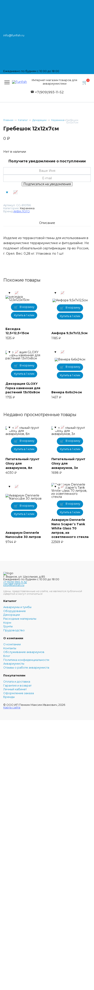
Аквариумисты (13, 663)
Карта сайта (11, 707)
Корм (7, 622)
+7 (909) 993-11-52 (15, 582)
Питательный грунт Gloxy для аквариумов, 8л (22, 463)
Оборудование (14, 611)
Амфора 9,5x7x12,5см (69, 333)
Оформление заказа (18, 693)
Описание (47, 223)
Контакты (9, 648)
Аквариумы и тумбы (17, 607)
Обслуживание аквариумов (23, 652)
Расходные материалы (19, 618)
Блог (6, 656)
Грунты (8, 626)
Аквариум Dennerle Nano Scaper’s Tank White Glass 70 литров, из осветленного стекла (70, 528)
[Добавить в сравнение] (15, 192)
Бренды (9, 697)
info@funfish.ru (13, 585)
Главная (8, 120)
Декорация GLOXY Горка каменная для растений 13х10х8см (22, 388)
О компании (12, 644)
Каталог (23, 120)
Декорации (39, 120)
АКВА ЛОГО (21, 211)
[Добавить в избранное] (7, 192)
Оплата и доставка (16, 681)
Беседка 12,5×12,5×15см (17, 331)
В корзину (27, 307)
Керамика (57, 120)
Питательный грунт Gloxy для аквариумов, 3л (68, 463)
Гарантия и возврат (17, 685)
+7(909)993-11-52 (49, 92)
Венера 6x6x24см (66, 392)
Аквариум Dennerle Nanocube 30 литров (23, 535)
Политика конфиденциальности (26, 660)
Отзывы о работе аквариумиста (26, 667)
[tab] (47, 223)
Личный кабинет (15, 689)
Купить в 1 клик (24, 315)
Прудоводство (14, 630)
